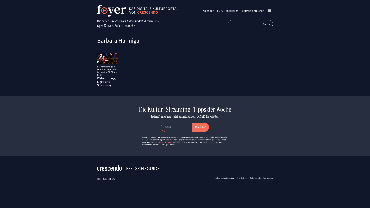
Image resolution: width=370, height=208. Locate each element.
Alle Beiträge (242, 178)
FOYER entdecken (227, 10)
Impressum (268, 178)
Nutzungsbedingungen (224, 178)
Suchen (266, 24)
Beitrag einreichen (253, 10)
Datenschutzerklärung (162, 142)
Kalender (208, 10)
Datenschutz (255, 178)
